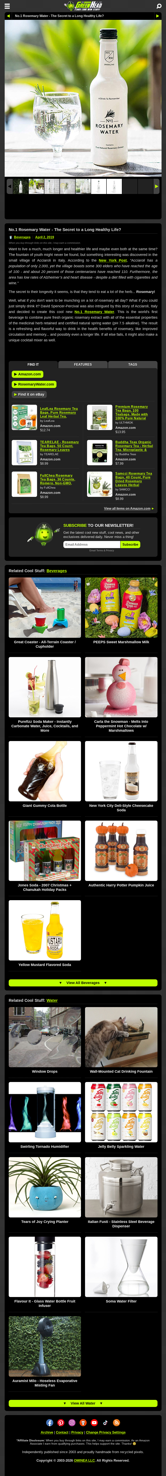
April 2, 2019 (44, 237)
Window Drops (44, 1071)
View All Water (83, 1403)
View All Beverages (83, 983)
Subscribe (130, 544)
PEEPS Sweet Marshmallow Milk (121, 642)
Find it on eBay (29, 394)
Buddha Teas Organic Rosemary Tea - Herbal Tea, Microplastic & (134, 446)
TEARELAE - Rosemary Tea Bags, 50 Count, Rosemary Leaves (59, 446)
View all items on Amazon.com (127, 508)
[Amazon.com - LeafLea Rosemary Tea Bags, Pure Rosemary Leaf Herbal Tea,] (24, 417)
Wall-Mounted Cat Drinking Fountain (121, 1071)
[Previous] (10, 186)
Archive (47, 1432)
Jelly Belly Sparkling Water (121, 1147)
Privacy (110, 550)
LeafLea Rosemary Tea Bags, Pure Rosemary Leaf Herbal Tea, (59, 412)
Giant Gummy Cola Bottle (45, 806)
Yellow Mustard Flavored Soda (44, 965)
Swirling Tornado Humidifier (44, 1147)
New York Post (113, 260)
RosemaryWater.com (34, 384)
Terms (99, 550)
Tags (132, 364)
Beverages (22, 237)
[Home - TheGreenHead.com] (83, 6)
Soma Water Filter (121, 1301)
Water (52, 1000)
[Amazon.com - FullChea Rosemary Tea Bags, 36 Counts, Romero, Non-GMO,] (24, 484)
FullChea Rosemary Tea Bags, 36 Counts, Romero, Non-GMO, (57, 479)
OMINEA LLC (84, 1460)
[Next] (156, 186)
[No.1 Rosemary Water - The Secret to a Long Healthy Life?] (20, 186)
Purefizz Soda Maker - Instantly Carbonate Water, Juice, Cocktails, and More (44, 726)
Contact (62, 1432)
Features (83, 364)
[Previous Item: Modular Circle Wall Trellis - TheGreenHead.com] (8, 16)
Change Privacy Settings (106, 1432)
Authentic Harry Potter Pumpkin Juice (121, 885)
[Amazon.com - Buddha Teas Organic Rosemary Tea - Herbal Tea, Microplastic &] (99, 452)
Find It (33, 364)
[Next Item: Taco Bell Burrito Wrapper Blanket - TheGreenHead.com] (158, 16)
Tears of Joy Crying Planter (44, 1222)
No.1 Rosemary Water (94, 312)
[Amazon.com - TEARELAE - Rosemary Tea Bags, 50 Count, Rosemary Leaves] (24, 452)
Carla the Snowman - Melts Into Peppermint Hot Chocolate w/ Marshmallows (121, 726)
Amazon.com (27, 374)
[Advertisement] (83, 207)
